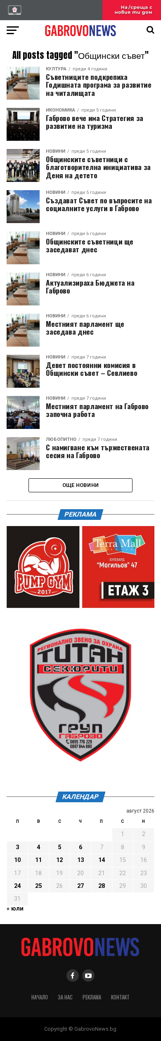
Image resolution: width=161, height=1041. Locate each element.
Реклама (92, 997)
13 (80, 860)
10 (17, 860)
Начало (39, 997)
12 (59, 860)
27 (80, 886)
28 (101, 886)
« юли (15, 908)
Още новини (80, 485)
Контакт (120, 997)
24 (17, 886)
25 (38, 886)
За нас (65, 997)
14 (101, 860)
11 (38, 860)
